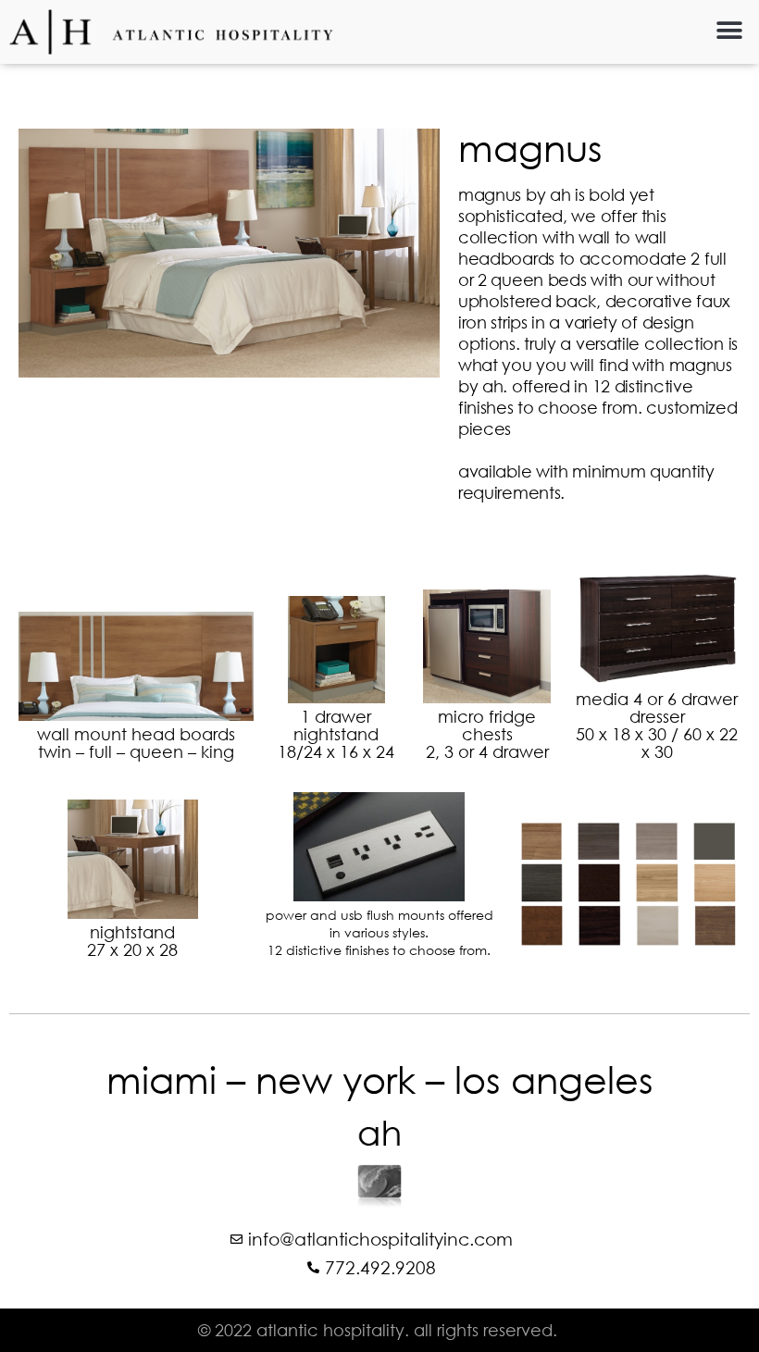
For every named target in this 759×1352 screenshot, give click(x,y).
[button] (729, 30)
